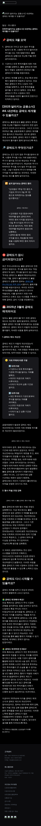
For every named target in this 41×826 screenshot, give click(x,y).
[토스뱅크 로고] (9, 3)
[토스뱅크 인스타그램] (12, 817)
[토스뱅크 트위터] (15, 817)
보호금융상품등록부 (11, 794)
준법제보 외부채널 (11, 804)
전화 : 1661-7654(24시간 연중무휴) (15, 755)
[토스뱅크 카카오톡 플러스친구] (9, 817)
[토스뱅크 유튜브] (6, 817)
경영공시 (7, 808)
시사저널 (21, 729)
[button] (37, 2)
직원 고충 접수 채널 (11, 811)
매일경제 (14, 729)
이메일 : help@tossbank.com (13, 760)
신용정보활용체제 (10, 788)
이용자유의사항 (10, 791)
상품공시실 (8, 798)
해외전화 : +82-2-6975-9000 (13, 758)
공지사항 (7, 801)
